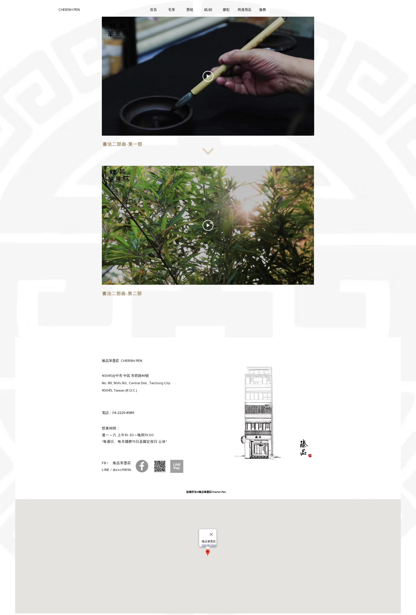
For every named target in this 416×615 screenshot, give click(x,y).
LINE (105, 470)
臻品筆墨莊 (122, 463)
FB (104, 463)
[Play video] (208, 76)
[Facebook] (142, 466)
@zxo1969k (122, 470)
